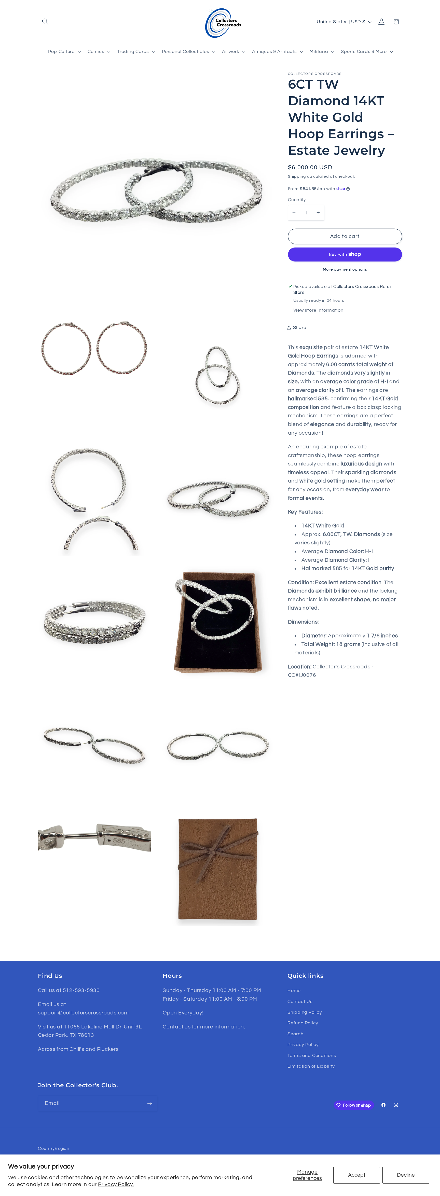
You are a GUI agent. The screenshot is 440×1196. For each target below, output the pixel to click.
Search (295, 1034)
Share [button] (299, 327)
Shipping (297, 176)
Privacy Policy (303, 1044)
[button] (45, 22)
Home (294, 990)
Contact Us (300, 1001)
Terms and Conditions (311, 1055)
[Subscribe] (149, 1103)
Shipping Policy (304, 1012)
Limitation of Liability (311, 1066)
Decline (406, 1175)
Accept (356, 1175)
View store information (318, 310)
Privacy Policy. (116, 1184)
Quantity (297, 200)
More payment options (345, 269)
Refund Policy (302, 1023)
